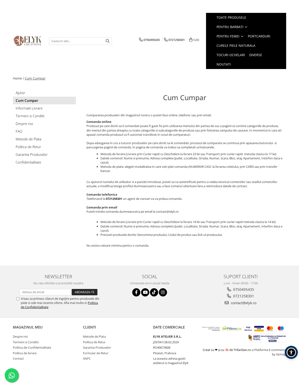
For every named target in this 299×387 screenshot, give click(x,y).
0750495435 (243, 289)
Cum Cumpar (35, 78)
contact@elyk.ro (243, 302)
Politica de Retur (28, 146)
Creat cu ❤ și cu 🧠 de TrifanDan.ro (227, 350)
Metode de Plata (28, 139)
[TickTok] (154, 292)
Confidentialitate (28, 162)
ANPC (87, 358)
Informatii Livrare (29, 108)
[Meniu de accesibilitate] (291, 352)
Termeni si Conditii (30, 115)
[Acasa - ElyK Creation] (27, 41)
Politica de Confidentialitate (32, 347)
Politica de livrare (24, 353)
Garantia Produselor (32, 154)
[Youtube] (145, 292)
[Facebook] (136, 292)
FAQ (19, 131)
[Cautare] (107, 41)
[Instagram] (163, 292)
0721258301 (243, 296)
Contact (18, 358)
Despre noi (24, 123)
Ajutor (20, 92)
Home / (18, 78)
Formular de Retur (95, 353)
